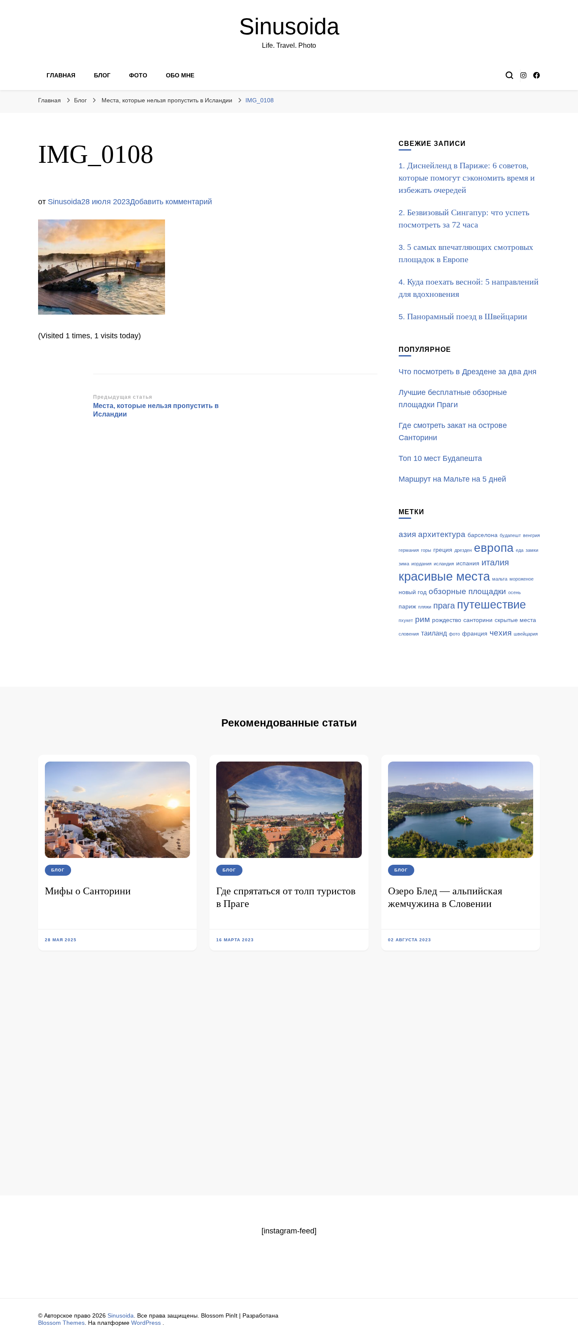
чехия (501, 632)
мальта (499, 578)
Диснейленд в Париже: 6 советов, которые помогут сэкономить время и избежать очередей (467, 178)
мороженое (521, 578)
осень (514, 592)
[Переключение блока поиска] (509, 75)
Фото (138, 75)
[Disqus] (289, 1086)
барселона (483, 535)
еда (519, 550)
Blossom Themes (61, 1322)
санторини (478, 620)
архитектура (441, 534)
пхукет (406, 620)
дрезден (463, 550)
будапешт (510, 535)
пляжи (424, 606)
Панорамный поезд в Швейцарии (467, 316)
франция (474, 633)
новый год (413, 592)
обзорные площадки (467, 591)
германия (409, 550)
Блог (102, 75)
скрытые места (515, 620)
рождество (446, 620)
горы (426, 550)
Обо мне (180, 75)
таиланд (434, 633)
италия (495, 562)
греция (442, 550)
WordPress (146, 1322)
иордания (421, 563)
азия (407, 534)
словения (409, 633)
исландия (444, 563)
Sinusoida (289, 26)
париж (407, 606)
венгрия (531, 535)
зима (404, 563)
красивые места (444, 576)
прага (444, 605)
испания (467, 563)
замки (532, 550)
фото (454, 633)
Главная (61, 75)
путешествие (491, 604)
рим (422, 619)
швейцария (526, 633)
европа (494, 547)
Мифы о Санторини (88, 890)
